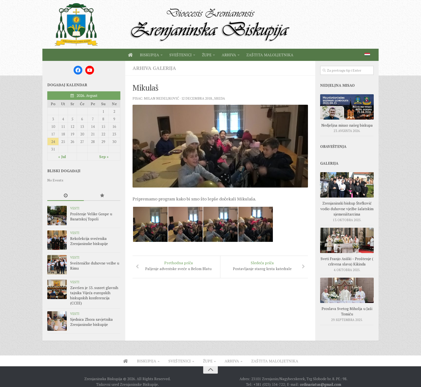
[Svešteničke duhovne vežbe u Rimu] (57, 264)
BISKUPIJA (149, 54)
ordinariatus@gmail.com (320, 384)
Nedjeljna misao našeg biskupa (347, 125)
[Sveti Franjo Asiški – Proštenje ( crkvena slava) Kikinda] (347, 240)
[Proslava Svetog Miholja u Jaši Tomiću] (347, 290)
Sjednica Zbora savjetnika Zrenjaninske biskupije (91, 322)
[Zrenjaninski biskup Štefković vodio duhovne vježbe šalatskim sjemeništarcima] (347, 185)
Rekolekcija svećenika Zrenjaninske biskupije (89, 241)
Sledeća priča (262, 265)
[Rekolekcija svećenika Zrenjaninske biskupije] (57, 240)
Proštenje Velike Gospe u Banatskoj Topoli (91, 216)
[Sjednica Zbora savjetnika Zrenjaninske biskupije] (57, 321)
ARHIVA (229, 54)
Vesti (74, 208)
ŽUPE (206, 54)
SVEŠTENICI (180, 54)
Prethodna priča (178, 265)
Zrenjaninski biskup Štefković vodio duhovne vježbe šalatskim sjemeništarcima (346, 209)
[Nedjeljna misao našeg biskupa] (347, 107)
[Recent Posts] (65, 195)
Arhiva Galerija (154, 68)
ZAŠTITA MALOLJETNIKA (269, 54)
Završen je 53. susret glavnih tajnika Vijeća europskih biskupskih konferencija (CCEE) (94, 295)
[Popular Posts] (102, 195)
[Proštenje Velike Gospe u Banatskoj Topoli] (57, 215)
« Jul (62, 156)
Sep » (104, 156)
